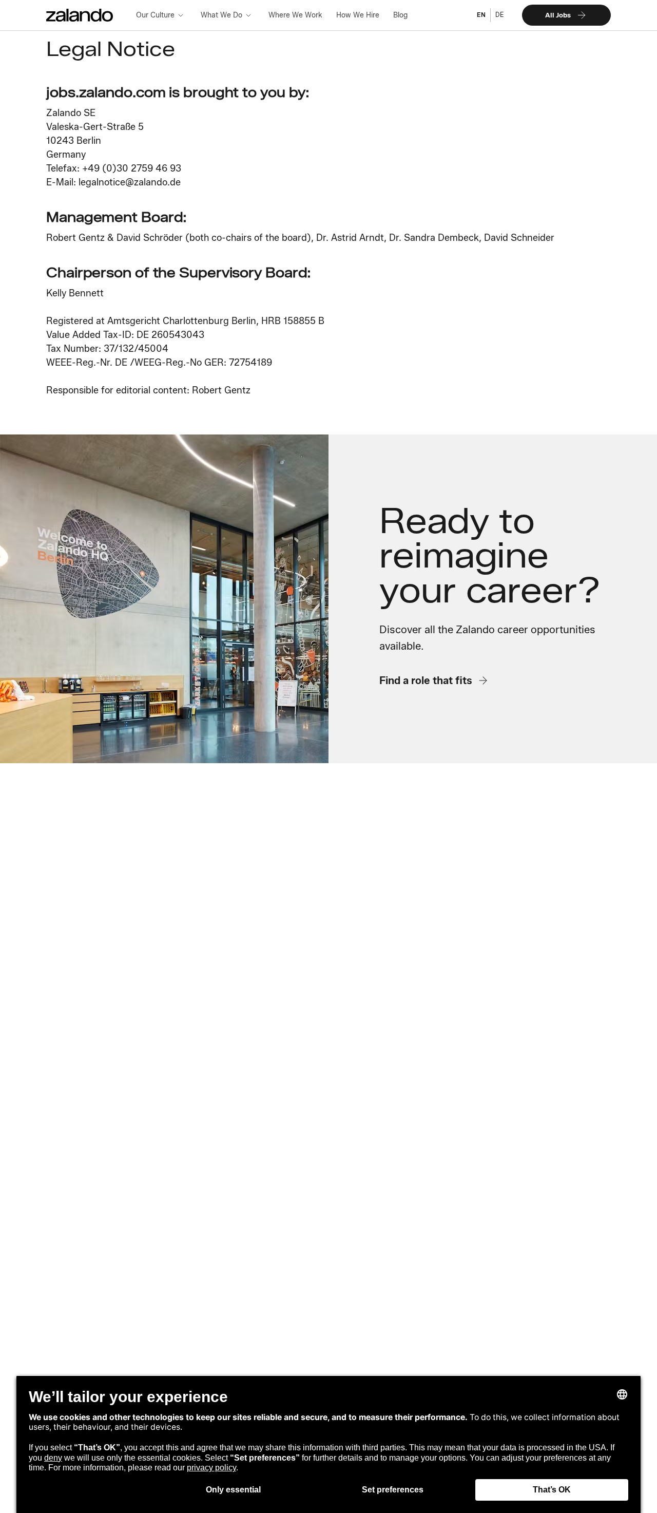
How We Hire (357, 15)
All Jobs (558, 15)
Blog (400, 15)
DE (499, 14)
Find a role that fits (425, 680)
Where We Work (295, 15)
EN (481, 14)
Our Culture (155, 15)
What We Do (221, 15)
